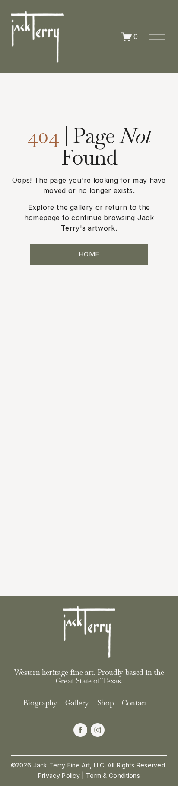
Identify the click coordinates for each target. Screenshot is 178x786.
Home (89, 254)
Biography (40, 703)
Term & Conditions (113, 775)
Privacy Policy (59, 775)
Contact (134, 703)
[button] (30, 310)
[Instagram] (98, 730)
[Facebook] (80, 730)
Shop (105, 703)
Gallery (77, 703)
